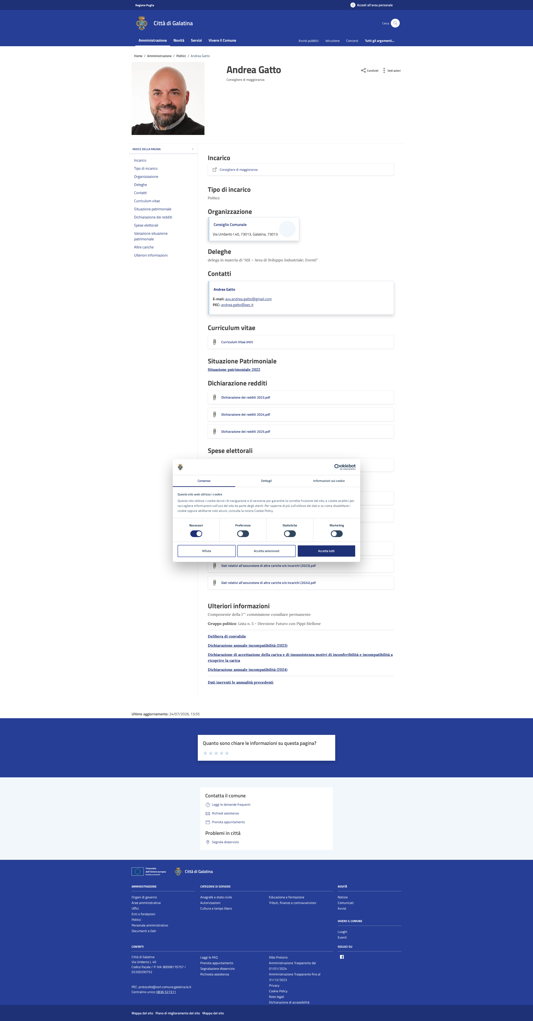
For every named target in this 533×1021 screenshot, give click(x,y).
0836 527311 (166, 991)
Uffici (135, 908)
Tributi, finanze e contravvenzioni (292, 902)
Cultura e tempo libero (216, 908)
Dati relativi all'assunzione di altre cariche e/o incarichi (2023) (268, 565)
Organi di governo (144, 897)
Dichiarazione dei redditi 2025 (245, 431)
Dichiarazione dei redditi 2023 (245, 397)
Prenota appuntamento (216, 962)
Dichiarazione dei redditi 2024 (245, 414)
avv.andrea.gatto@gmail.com (248, 299)
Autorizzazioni (210, 902)
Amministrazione (153, 40)
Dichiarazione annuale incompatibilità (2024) (247, 669)
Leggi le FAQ (209, 957)
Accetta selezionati (266, 551)
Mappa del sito (142, 1013)
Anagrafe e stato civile (216, 897)
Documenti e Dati (144, 930)
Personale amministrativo (150, 925)
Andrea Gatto (224, 289)
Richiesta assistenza (214, 974)
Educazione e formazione (286, 897)
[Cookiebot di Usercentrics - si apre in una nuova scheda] (337, 467)
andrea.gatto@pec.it (237, 305)
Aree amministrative (146, 902)
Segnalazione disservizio (217, 968)
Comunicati (346, 902)
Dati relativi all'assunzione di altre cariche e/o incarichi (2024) (268, 582)
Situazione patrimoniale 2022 (234, 369)
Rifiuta (206, 551)
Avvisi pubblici (309, 40)
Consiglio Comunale (230, 224)
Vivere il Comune (222, 40)
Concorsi (352, 40)
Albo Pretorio (278, 957)
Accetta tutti (326, 551)
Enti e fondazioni (143, 913)
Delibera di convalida (227, 636)
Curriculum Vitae (237, 341)
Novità (178, 40)
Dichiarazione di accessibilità (289, 1002)
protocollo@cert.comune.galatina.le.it (165, 986)
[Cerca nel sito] (395, 23)
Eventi (342, 937)
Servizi (196, 40)
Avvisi (342, 908)
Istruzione (332, 40)
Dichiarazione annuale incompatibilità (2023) (247, 645)
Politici (136, 919)
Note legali (276, 996)
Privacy (274, 985)
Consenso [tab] (204, 480)
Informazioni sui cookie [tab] (329, 480)
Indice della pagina (146, 149)
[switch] (243, 533)
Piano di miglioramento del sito (178, 1013)
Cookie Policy (278, 991)
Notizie (343, 897)
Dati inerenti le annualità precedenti (240, 682)
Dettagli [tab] (266, 480)
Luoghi (342, 931)
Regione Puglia (144, 5)
